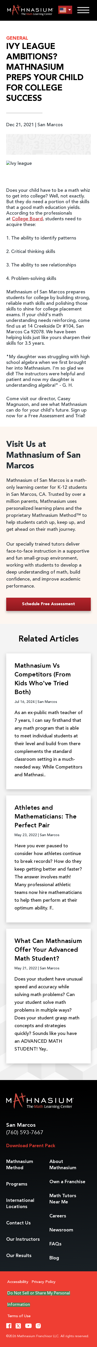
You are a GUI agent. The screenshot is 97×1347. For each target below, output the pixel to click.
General (17, 38)
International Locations (20, 1203)
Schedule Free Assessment (48, 604)
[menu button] (65, 10)
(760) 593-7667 (24, 1133)
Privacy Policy (44, 1282)
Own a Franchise (67, 1182)
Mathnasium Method (19, 1164)
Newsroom (61, 1230)
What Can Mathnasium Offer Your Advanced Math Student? (48, 950)
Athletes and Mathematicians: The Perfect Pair (45, 817)
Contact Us (18, 1223)
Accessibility (17, 1282)
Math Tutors (62, 1199)
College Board (27, 219)
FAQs (55, 1244)
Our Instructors (23, 1239)
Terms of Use (19, 1316)
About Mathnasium (62, 1164)
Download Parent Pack (30, 1146)
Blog (54, 1258)
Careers (57, 1216)
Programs (16, 1184)
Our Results (19, 1255)
